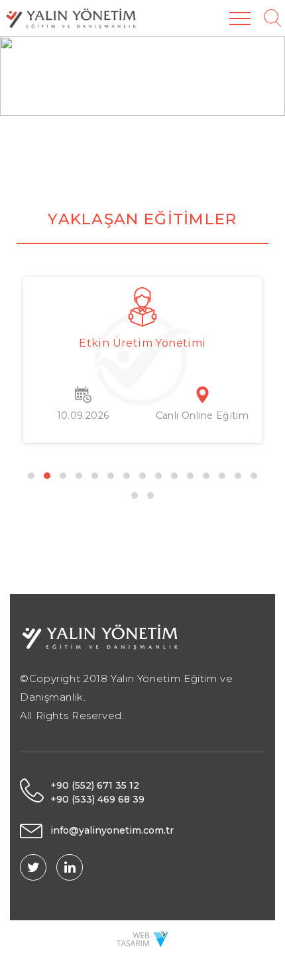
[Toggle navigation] (240, 18)
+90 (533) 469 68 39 (97, 799)
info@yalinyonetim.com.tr (112, 830)
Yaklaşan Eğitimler (142, 219)
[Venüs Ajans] (142, 938)
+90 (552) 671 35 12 (94, 785)
